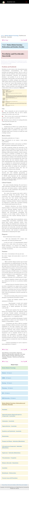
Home (2, 35)
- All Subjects (6, 393)
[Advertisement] (14, 20)
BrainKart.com (11, 2)
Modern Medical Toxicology (11, 35)
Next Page (23, 40)
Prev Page (5, 40)
